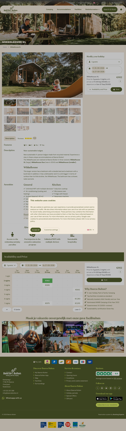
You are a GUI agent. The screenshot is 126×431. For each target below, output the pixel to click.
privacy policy (76, 216)
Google (84, 216)
